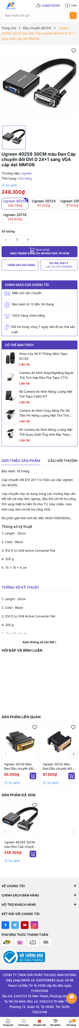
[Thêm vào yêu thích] (74, 50)
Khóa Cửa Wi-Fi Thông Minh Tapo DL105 (43, 356)
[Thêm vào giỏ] (33, 776)
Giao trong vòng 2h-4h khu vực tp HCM (39, 251)
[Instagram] (34, 925)
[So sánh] (9, 185)
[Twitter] (15, 925)
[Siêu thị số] (21, 5)
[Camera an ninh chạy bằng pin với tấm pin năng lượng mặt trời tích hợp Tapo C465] (10, 414)
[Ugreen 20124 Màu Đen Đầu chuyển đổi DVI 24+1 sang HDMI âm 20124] (20, 742)
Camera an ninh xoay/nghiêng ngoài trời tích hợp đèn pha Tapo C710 (46, 375)
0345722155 (51, 5)
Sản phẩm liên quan (21, 717)
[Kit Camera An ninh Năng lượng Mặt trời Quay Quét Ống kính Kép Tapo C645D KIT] (10, 433)
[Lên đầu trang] (72, 1010)
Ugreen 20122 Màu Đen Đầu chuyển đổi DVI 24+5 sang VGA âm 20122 (57, 766)
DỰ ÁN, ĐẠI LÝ (59, 264)
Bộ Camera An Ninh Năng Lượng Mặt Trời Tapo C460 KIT (45, 394)
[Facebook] (5, 925)
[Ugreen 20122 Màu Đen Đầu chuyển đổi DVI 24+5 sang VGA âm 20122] (59, 742)
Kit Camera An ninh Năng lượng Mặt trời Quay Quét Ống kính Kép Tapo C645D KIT (45, 432)
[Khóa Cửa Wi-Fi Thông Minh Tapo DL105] (10, 358)
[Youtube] (25, 925)
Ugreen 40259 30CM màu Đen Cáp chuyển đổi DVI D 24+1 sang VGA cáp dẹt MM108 (19, 844)
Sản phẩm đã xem (19, 795)
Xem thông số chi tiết (39, 642)
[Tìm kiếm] (73, 15)
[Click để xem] (39, 85)
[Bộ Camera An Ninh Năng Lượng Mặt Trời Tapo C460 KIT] (10, 395)
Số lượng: (8, 231)
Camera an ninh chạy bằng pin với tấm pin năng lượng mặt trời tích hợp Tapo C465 (44, 413)
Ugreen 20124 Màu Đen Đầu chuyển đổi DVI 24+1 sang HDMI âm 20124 (19, 766)
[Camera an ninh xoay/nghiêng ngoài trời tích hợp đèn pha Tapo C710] (10, 377)
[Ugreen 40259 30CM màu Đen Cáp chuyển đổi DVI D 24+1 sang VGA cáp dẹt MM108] (20, 820)
